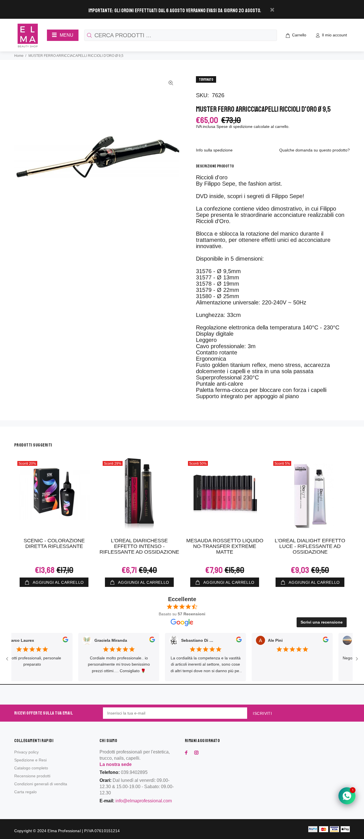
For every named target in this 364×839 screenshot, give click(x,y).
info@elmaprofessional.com (143, 800)
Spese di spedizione (234, 126)
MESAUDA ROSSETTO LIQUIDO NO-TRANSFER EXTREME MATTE (224, 546)
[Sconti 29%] (139, 493)
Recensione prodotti (32, 776)
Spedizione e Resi (30, 760)
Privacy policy (26, 752)
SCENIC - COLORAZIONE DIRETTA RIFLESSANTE (54, 543)
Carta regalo (25, 792)
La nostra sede (116, 764)
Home (19, 56)
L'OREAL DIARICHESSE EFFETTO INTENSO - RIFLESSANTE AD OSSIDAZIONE (139, 546)
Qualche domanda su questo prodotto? (314, 150)
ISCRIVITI (262, 713)
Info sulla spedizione (214, 150)
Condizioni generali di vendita (40, 784)
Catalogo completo (31, 768)
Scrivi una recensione (322, 622)
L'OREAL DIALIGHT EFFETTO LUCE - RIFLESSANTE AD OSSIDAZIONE (310, 546)
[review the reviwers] (53, 640)
